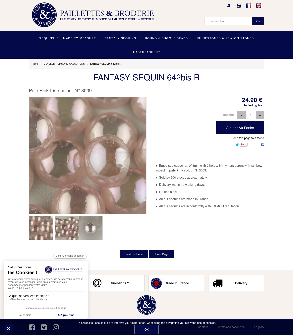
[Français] (249, 6)
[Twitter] (237, 144)
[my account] (229, 5)
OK (146, 329)
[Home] (146, 305)
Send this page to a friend (248, 138)
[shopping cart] (239, 5)
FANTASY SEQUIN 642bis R (146, 77)
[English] (259, 6)
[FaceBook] (262, 144)
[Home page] (94, 14)
